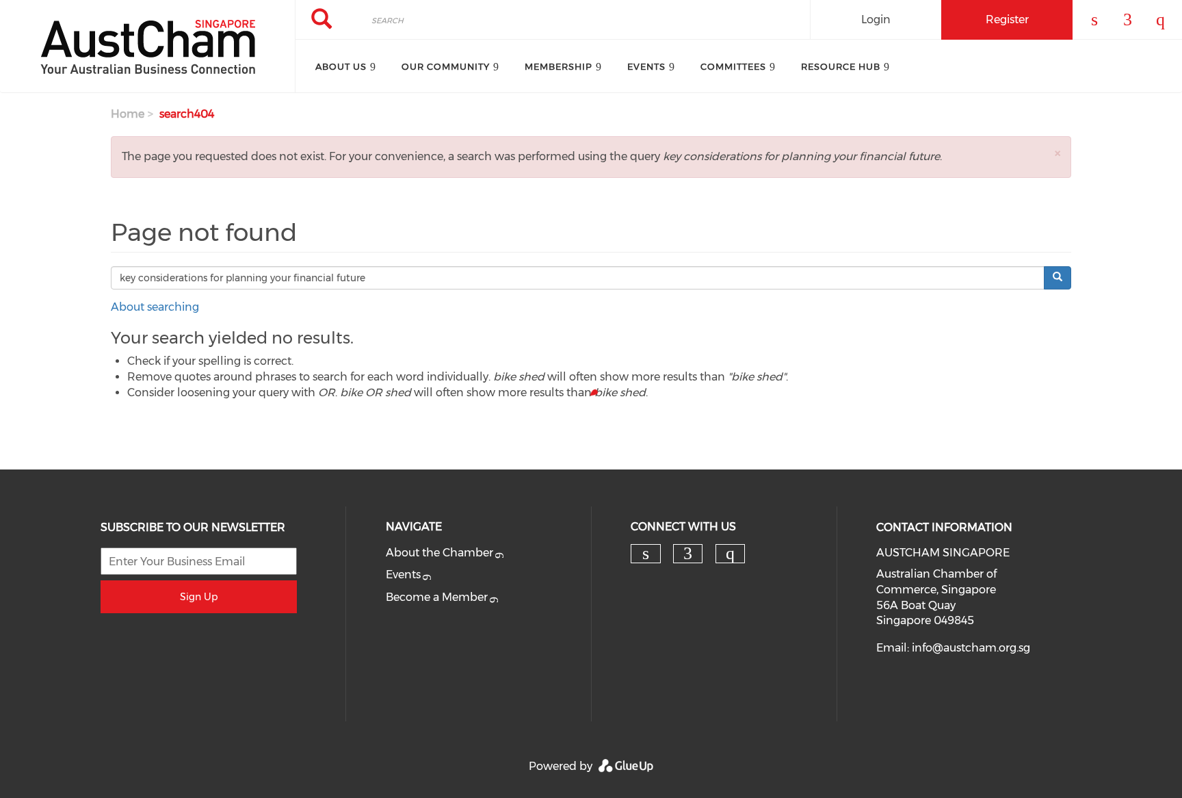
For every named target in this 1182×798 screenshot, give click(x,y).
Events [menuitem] (646, 66)
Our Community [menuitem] (446, 66)
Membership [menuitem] (558, 66)
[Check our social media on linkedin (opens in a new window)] (646, 554)
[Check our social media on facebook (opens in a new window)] (688, 554)
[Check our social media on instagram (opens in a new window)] (730, 554)
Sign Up (199, 597)
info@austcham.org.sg (971, 647)
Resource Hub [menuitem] (840, 66)
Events (403, 574)
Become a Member (437, 597)
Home (127, 113)
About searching (155, 306)
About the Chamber (439, 552)
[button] (1057, 153)
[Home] (147, 46)
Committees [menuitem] (733, 66)
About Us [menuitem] (341, 66)
